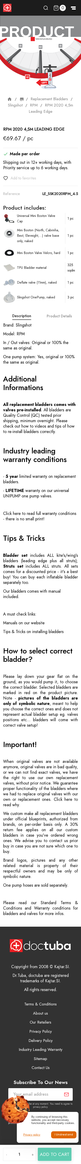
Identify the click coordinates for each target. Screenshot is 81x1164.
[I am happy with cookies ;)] (63, 1134)
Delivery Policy (40, 1040)
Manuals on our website (24, 623)
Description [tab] (21, 316)
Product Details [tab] (59, 316)
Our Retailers (40, 1022)
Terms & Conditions (40, 1004)
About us (40, 1013)
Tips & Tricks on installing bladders (33, 632)
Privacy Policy (40, 1031)
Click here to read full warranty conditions (39, 514)
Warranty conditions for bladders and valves (40, 911)
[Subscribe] (66, 1094)
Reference (11, 194)
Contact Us (41, 1067)
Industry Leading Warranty (40, 1049)
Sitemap (40, 1058)
